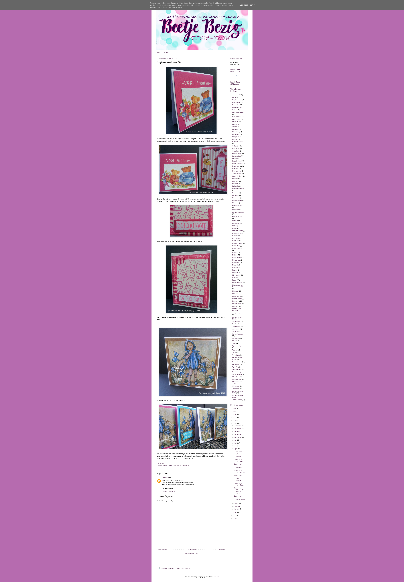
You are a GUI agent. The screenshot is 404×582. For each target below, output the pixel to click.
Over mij (166, 52)
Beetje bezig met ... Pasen (239, 484)
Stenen (234, 341)
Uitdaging (235, 364)
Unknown (165, 477)
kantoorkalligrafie (238, 188)
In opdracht (236, 166)
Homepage (192, 549)
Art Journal (236, 95)
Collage (234, 110)
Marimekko (236, 246)
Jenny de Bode (237, 176)
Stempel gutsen (237, 334)
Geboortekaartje (237, 142)
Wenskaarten (185, 465)
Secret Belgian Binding (237, 318)
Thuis (234, 352)
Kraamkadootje (237, 216)
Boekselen (235, 105)
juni (236, 443)
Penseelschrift (237, 282)
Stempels (235, 338)
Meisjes (234, 255)
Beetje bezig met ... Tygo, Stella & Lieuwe (239, 490)
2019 (235, 412)
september (238, 434)
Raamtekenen (237, 298)
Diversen (235, 121)
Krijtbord (235, 220)
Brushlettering (237, 107)
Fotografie (235, 137)
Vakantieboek (236, 369)
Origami (235, 277)
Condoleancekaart (238, 112)
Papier (170, 465)
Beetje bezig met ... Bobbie (239, 471)
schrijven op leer (237, 313)
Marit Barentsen (237, 248)
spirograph (235, 329)
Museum (235, 267)
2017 (235, 417)
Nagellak (235, 272)
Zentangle (235, 388)
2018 (235, 414)
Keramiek (235, 193)
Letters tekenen (237, 230)
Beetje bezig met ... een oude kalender (238, 477)
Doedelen (235, 124)
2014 (235, 512)
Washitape (235, 377)
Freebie (234, 139)
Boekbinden (236, 102)
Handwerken (236, 156)
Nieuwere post (162, 549)
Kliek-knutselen (237, 205)
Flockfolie (235, 132)
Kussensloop (236, 223)
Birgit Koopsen (237, 100)
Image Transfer (237, 163)
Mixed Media (236, 257)
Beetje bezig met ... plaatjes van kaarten (239, 453)
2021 (235, 409)
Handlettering (236, 153)
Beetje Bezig (233, 75)
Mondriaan (235, 262)
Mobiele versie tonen (191, 553)
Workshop (235, 386)
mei (236, 446)
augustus (238, 437)
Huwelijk (235, 158)
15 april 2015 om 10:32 (169, 491)
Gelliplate (235, 146)
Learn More (243, 5)
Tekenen (235, 350)
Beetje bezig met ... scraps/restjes (239, 497)
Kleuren (234, 203)
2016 (235, 420)
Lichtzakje (235, 236)
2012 (235, 518)
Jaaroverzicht (236, 173)
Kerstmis (235, 195)
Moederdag (236, 260)
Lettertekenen (237, 233)
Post (233, 293)
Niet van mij (236, 275)
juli (236, 440)
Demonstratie (236, 117)
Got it (252, 5)
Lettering (235, 226)
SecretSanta (236, 321)
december (238, 426)
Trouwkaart (236, 355)
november (238, 428)
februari (237, 506)
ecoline (234, 127)
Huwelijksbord (237, 161)
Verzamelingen (237, 374)
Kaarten (235, 181)
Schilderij (235, 306)
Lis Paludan (236, 238)
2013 (235, 515)
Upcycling (235, 367)
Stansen (235, 331)
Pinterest (235, 291)
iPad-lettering (236, 171)
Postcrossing (177, 465)
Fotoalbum (235, 134)
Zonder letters (237, 399)
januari (237, 509)
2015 (235, 423)
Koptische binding (238, 212)
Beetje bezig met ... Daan (239, 460)
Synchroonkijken (237, 346)
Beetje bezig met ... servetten (238, 465)
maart (237, 503)
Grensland (235, 151)
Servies (234, 324)
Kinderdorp (236, 198)
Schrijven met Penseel (236, 309)
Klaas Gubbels (237, 200)
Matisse (234, 252)
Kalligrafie (235, 186)
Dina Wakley (236, 119)
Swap (234, 343)
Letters (165, 465)
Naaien (234, 270)
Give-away (235, 148)
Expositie (235, 129)
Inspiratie (235, 168)
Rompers (235, 301)
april (236, 449)
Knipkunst (235, 209)
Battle (234, 97)
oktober (237, 431)
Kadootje (235, 183)
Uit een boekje (237, 362)
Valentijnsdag (236, 372)
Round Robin (236, 303)
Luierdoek (235, 240)
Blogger (216, 577)
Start (158, 52)
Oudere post (221, 549)
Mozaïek (235, 265)
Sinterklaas (236, 326)
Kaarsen (235, 178)
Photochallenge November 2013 (237, 286)
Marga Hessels (237, 243)
